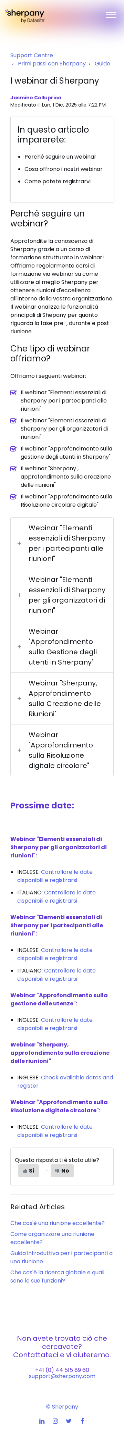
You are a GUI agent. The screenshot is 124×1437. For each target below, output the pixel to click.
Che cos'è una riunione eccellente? (57, 1223)
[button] (111, 13)
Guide (102, 63)
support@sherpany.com (62, 1376)
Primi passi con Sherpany (52, 63)
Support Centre (31, 55)
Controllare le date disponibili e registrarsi (55, 876)
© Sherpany (62, 1407)
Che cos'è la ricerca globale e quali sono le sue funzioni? (57, 1276)
